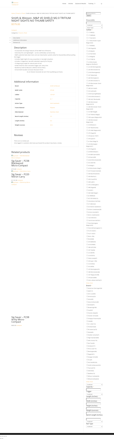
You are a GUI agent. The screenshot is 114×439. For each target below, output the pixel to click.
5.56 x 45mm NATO (95, 280)
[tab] (45, 38)
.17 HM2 (91, 32)
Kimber (91, 346)
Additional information (20, 40)
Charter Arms (93, 316)
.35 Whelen (92, 125)
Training (90, 3)
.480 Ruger (92, 187)
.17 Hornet (92, 38)
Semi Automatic (54, 103)
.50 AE (90, 190)
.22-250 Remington (94, 67)
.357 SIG (91, 250)
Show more (89, 283)
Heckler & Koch (93, 335)
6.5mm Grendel (93, 212)
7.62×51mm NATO (94, 220)
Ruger (91, 354)
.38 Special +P (93, 136)
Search (88, 15)
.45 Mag (91, 165)
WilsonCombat (93, 379)
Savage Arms (93, 357)
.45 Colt (91, 163)
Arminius (92, 296)
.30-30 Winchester (94, 96)
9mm (91, 239)
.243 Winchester (94, 69)
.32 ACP (91, 264)
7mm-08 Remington (95, 228)
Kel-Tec (91, 343)
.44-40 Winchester (94, 160)
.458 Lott (91, 182)
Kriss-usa (92, 349)
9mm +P (91, 236)
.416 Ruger (92, 149)
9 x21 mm (91, 233)
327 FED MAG (93, 198)
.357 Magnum (93, 275)
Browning (92, 307)
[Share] (2, 436)
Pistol (23, 13)
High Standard (93, 338)
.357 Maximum (93, 127)
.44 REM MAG (93, 152)
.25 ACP (91, 255)
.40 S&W (92, 242)
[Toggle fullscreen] (4, 436)
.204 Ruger (92, 48)
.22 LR (91, 253)
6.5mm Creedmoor (94, 209)
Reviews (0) (16, 42)
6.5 (51, 121)
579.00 (52, 90)
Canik (90, 310)
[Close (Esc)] (0, 436)
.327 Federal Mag (94, 114)
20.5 (51, 125)
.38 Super (91, 138)
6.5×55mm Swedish (94, 207)
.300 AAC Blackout (94, 99)
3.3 (51, 116)
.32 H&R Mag (92, 112)
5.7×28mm (92, 204)
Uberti (91, 371)
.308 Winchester (94, 272)
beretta (91, 305)
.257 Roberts (92, 75)
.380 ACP (92, 247)
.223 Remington (93, 269)
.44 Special (92, 157)
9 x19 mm (92, 231)
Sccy (90, 360)
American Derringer (95, 288)
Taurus (91, 368)
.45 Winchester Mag (94, 168)
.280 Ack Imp (92, 88)
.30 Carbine (92, 91)
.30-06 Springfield (94, 94)
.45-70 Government (94, 171)
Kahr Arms (92, 340)
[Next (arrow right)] (2, 438)
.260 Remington (93, 78)
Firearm (18, 13)
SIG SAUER (92, 362)
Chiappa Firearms (94, 318)
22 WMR (91, 196)
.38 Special (92, 277)
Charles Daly (93, 313)
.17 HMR (91, 35)
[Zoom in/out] (6, 436)
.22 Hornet (92, 54)
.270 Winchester (94, 80)
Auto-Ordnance (93, 302)
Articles (70, 3)
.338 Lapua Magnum (95, 117)
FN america (92, 329)
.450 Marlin (92, 176)
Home (64, 3)
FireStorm (92, 327)
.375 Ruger (92, 133)
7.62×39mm (92, 218)
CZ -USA (92, 324)
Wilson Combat (93, 376)
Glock (90, 332)
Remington (92, 351)
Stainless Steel (54, 112)
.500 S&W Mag (93, 193)
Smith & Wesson (55, 86)
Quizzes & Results (80, 3)
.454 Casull (92, 179)
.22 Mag (91, 56)
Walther (91, 373)
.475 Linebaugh (93, 185)
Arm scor (91, 294)
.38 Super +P (92, 261)
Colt (90, 321)
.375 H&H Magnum (94, 130)
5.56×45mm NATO (94, 201)
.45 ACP (52, 94)
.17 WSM (91, 45)
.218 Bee (91, 51)
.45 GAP (91, 266)
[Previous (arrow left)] (0, 438)
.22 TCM (91, 59)
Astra (90, 299)
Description (16, 38)
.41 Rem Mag (93, 141)
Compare (14, 30)
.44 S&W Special (94, 154)
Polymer (52, 107)
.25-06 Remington (94, 72)
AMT (90, 291)
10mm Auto (92, 258)
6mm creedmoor (93, 215)
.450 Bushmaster (93, 174)
